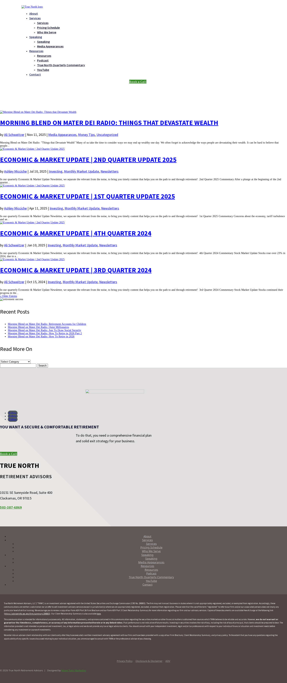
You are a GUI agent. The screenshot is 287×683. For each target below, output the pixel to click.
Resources (36, 51)
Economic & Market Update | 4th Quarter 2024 (75, 233)
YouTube (43, 70)
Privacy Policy (125, 661)
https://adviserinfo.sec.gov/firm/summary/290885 (27, 613)
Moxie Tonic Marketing (73, 670)
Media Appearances (50, 46)
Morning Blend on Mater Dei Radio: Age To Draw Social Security (44, 330)
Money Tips (86, 134)
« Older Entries (8, 296)
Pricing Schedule (48, 27)
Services (35, 18)
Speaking (35, 37)
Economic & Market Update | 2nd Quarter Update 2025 (88, 159)
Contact (35, 74)
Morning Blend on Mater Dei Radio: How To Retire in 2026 (41, 336)
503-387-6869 (11, 507)
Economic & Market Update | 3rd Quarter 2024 (76, 270)
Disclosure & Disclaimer (148, 661)
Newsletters (110, 171)
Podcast (43, 60)
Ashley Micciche (15, 171)
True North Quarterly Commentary (61, 65)
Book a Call (137, 82)
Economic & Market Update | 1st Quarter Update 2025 (87, 196)
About (33, 13)
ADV (167, 661)
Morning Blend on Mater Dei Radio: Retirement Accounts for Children (47, 324)
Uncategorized (107, 134)
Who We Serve (46, 32)
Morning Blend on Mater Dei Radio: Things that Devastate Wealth (109, 123)
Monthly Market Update (81, 171)
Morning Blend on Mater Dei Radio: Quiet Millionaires (38, 327)
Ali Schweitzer (14, 134)
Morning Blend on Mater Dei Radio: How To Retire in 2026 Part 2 (45, 333)
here (99, 613)
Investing (55, 171)
